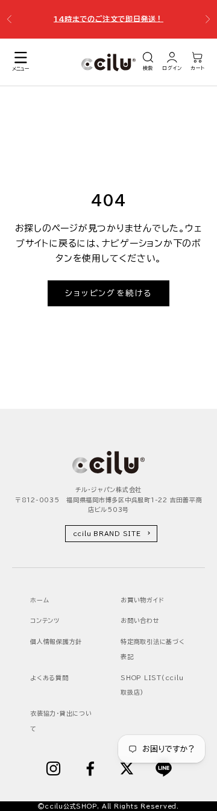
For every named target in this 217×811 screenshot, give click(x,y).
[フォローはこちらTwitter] (127, 768)
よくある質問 (49, 678)
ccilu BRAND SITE (107, 534)
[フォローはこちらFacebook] (90, 768)
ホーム (39, 600)
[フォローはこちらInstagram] (53, 768)
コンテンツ (45, 620)
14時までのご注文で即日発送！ (108, 18)
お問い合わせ (140, 620)
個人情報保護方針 (56, 642)
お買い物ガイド (142, 600)
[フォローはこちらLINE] (163, 768)
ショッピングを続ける (108, 293)
